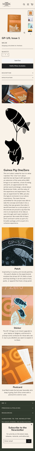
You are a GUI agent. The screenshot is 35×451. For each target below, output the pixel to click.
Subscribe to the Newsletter (16, 418)
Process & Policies (11, 408)
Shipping (4, 45)
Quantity (5, 51)
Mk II (4, 403)
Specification (7, 77)
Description (6, 73)
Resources (7, 413)
